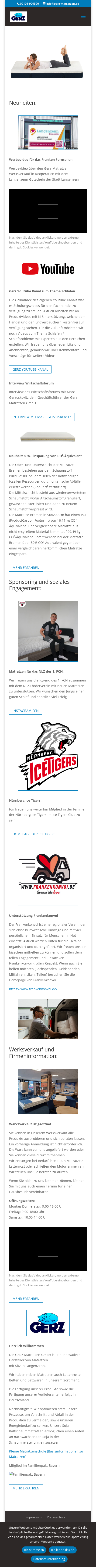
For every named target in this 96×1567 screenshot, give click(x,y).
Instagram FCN (26, 710)
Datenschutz (56, 1517)
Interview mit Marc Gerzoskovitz (42, 417)
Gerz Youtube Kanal (30, 369)
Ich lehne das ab (62, 1550)
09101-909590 (29, 4)
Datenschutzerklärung (49, 1559)
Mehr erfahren (26, 567)
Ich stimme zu (34, 1550)
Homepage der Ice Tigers (34, 834)
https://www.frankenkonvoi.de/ (33, 989)
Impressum (33, 1517)
